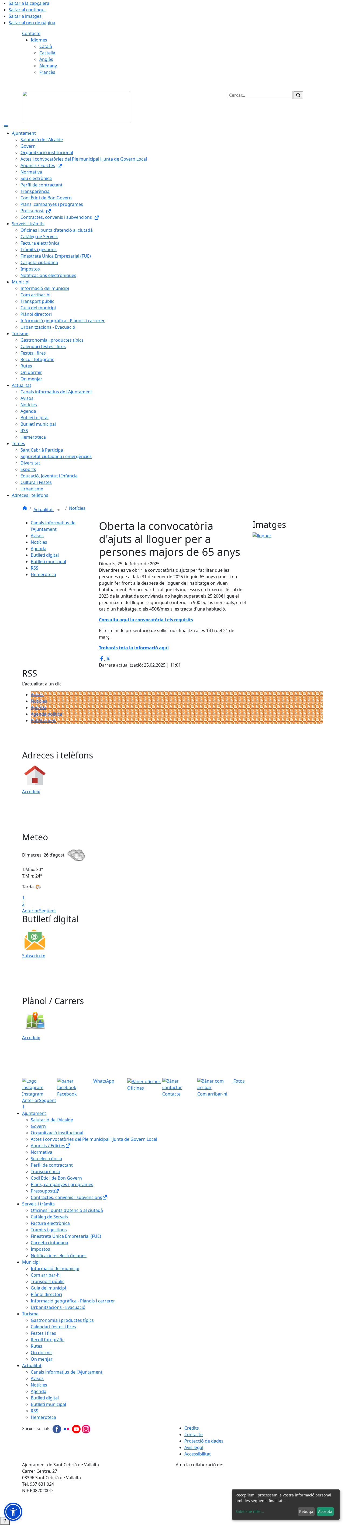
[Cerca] (298, 95)
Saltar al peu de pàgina (32, 23)
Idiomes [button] (39, 40)
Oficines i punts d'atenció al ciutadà (67, 1210)
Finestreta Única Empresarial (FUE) (66, 1236)
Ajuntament (34, 1113)
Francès (47, 72)
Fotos (238, 1081)
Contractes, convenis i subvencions (66, 1197)
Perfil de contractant (52, 1165)
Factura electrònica (50, 1223)
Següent (47, 911)
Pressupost (42, 1191)
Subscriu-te (33, 956)
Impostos (40, 1249)
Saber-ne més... (250, 1511)
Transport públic (47, 1281)
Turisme (30, 1314)
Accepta (325, 1511)
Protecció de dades (203, 1441)
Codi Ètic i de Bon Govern (56, 1178)
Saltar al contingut (27, 10)
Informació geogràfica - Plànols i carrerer (73, 1301)
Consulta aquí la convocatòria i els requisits (146, 620)
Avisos (37, 536)
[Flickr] (67, 1429)
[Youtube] (77, 1429)
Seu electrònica (46, 1159)
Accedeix (31, 792)
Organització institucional (57, 1133)
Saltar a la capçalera (29, 3)
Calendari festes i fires (53, 1327)
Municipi (31, 1262)
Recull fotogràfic (47, 1340)
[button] (13, 1512)
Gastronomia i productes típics (62, 1320)
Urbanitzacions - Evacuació (58, 1307)
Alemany (48, 66)
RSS (34, 568)
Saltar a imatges (25, 16)
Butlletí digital (45, 555)
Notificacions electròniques (59, 1256)
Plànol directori (46, 1294)
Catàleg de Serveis (49, 1217)
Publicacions (43, 720)
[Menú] (6, 127)
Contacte (31, 33)
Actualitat (43, 509)
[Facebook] (57, 1429)
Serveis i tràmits (38, 1204)
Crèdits (191, 1428)
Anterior (30, 911)
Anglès (46, 59)
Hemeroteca (43, 574)
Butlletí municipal (48, 561)
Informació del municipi (55, 1268)
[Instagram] (86, 1429)
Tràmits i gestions (49, 1230)
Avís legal (193, 1447)
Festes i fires (43, 1333)
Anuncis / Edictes (48, 1146)
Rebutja (306, 1511)
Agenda (38, 549)
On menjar (42, 1359)
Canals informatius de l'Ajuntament (66, 1372)
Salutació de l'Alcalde (52, 1120)
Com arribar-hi (46, 1275)
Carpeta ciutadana (49, 1243)
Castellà (47, 53)
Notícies (77, 508)
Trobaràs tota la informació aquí (134, 648)
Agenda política (46, 714)
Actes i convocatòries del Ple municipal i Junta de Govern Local (94, 1139)
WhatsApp (103, 1081)
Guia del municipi (48, 1288)
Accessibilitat (197, 1454)
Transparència (45, 1171)
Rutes (36, 1346)
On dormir (41, 1353)
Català (45, 46)
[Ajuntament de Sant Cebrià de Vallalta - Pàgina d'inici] (76, 106)
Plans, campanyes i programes (62, 1184)
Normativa (41, 1152)
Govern (38, 1126)
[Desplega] (58, 510)
